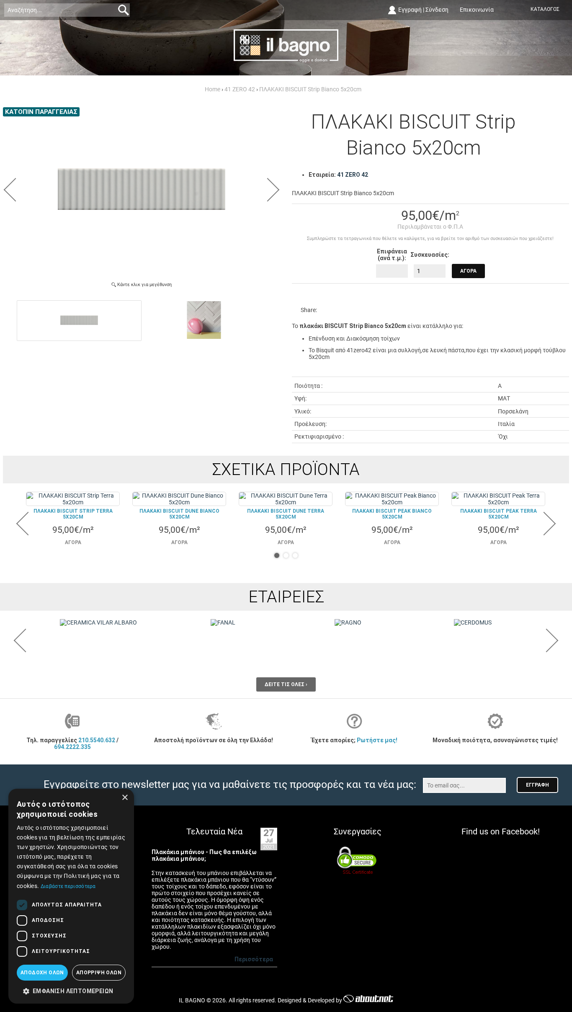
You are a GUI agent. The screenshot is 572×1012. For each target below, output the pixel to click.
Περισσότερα (253, 959)
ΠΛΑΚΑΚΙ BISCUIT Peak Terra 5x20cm (498, 514)
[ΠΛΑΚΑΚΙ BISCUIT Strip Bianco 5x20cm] (141, 270)
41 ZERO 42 (352, 174)
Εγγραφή (410, 9)
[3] (295, 555)
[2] (286, 555)
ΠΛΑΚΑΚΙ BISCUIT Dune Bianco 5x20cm (179, 514)
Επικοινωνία (477, 9)
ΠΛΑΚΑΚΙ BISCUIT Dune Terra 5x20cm (285, 514)
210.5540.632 (96, 740)
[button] (71, 990)
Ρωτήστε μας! (377, 740)
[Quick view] (73, 499)
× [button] (124, 798)
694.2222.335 (72, 747)
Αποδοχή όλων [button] (42, 973)
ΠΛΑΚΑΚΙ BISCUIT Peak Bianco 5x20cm (392, 514)
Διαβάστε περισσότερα (68, 886)
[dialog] (71, 896)
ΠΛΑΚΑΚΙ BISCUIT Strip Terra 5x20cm (73, 514)
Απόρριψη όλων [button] (98, 973)
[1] (276, 555)
